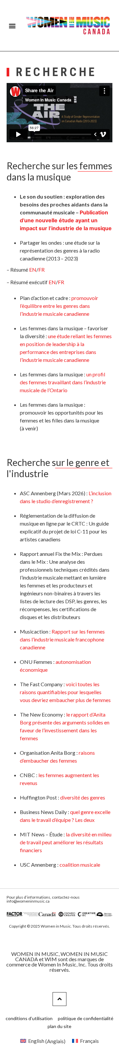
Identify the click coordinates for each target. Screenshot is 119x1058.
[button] (12, 25)
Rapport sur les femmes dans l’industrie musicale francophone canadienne (62, 639)
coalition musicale (80, 864)
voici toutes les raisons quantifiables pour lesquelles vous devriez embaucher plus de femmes (65, 692)
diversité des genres (82, 797)
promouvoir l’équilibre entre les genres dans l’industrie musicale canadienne (59, 306)
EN (32, 269)
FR (41, 269)
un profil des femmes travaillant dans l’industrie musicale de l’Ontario (63, 382)
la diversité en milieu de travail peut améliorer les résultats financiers (65, 842)
